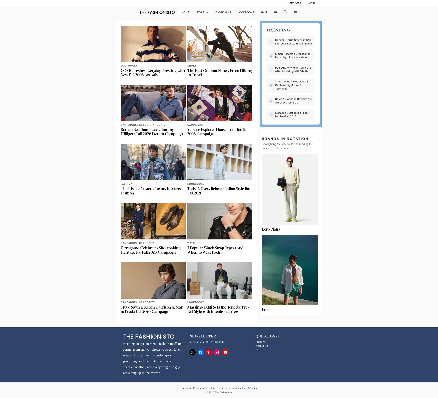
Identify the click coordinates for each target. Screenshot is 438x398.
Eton (266, 309)
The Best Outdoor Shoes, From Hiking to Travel (219, 72)
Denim (161, 125)
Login (311, 3)
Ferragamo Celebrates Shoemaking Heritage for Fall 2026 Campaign (151, 250)
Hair (264, 12)
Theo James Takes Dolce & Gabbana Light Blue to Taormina (291, 85)
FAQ (258, 350)
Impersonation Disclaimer (244, 388)
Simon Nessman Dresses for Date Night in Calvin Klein (292, 55)
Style (200, 12)
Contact (261, 342)
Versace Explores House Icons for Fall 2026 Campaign (217, 131)
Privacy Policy (201, 388)
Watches (194, 243)
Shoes (192, 65)
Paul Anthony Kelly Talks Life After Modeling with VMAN (293, 69)
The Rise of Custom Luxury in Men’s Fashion (151, 191)
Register (295, 3)
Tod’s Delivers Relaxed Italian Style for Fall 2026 (218, 191)
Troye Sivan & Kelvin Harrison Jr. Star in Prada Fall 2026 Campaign (151, 309)
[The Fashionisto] (157, 12)
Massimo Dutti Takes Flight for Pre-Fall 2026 (292, 114)
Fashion (127, 184)
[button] (285, 12)
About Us (262, 346)
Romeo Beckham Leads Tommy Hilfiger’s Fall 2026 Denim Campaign (152, 131)
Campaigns (223, 12)
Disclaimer (186, 388)
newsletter (215, 342)
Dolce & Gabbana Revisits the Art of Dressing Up (293, 100)
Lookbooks (246, 12)
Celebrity (147, 125)
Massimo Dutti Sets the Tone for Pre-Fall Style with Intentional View (218, 309)
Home (185, 12)
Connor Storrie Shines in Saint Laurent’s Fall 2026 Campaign (294, 41)
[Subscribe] (275, 12)
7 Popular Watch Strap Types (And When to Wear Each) (215, 250)
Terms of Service (220, 388)
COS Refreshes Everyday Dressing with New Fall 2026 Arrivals (153, 72)
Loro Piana (271, 229)
